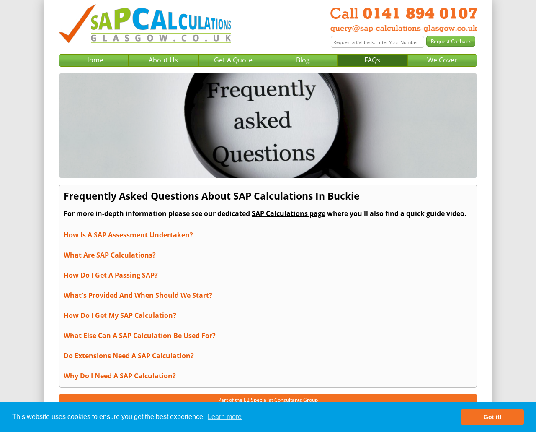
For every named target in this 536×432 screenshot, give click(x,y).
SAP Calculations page (288, 213)
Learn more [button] (225, 416)
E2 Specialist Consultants (273, 399)
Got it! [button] (493, 417)
